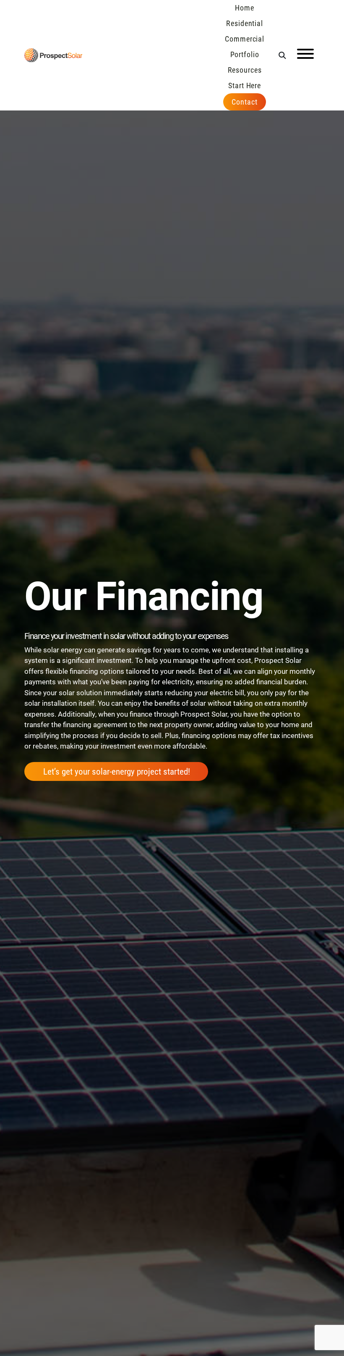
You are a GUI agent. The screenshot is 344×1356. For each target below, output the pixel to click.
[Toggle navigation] (305, 55)
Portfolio (244, 54)
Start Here (244, 85)
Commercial (244, 39)
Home (244, 8)
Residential (244, 23)
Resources (245, 70)
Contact (244, 102)
